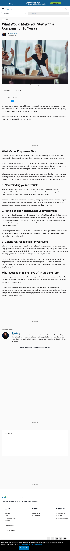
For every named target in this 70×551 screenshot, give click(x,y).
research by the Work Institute (21, 163)
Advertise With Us (10, 530)
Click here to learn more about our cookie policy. (30, 544)
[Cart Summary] (67, 9)
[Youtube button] (65, 538)
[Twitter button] (52, 538)
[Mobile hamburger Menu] (3, 9)
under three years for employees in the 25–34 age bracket (44, 158)
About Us (7, 513)
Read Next (8, 433)
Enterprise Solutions (10, 518)
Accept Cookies (24, 547)
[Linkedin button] (56, 538)
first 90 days (46, 215)
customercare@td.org (62, 518)
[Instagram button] (60, 538)
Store (6, 528)
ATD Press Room (9, 525)
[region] (35, 545)
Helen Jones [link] (13, 33)
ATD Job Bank (36, 515)
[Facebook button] (48, 538)
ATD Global (8, 523)
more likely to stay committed (52, 248)
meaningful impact (8, 177)
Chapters (7, 520)
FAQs (6, 515)
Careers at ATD (36, 513)
